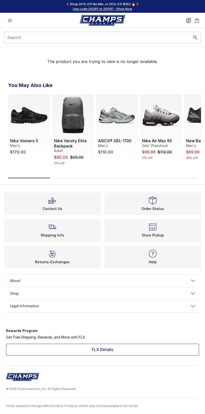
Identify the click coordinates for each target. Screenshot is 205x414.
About (15, 280)
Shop (14, 293)
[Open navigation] (10, 20)
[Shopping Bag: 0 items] (197, 20)
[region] (102, 6)
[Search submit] (195, 37)
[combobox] (102, 37)
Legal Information (24, 306)
